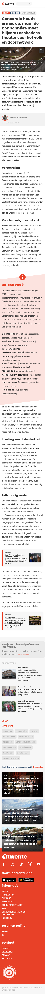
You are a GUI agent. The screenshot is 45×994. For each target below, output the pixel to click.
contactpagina (23, 654)
